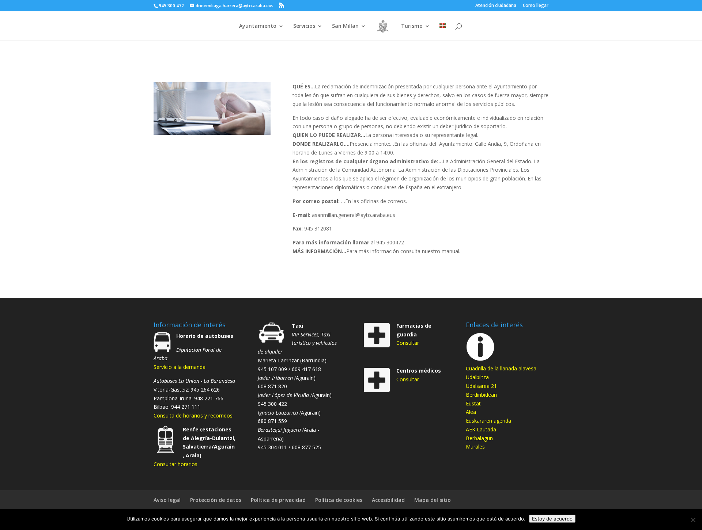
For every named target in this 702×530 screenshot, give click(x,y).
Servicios (304, 26)
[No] (693, 519)
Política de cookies (338, 499)
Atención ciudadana (495, 5)
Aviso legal (167, 499)
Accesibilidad (388, 499)
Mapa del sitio (432, 499)
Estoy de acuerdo (552, 519)
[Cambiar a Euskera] (442, 32)
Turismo (412, 26)
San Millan (345, 26)
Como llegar (535, 5)
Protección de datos (215, 499)
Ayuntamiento (257, 26)
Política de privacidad (278, 499)
